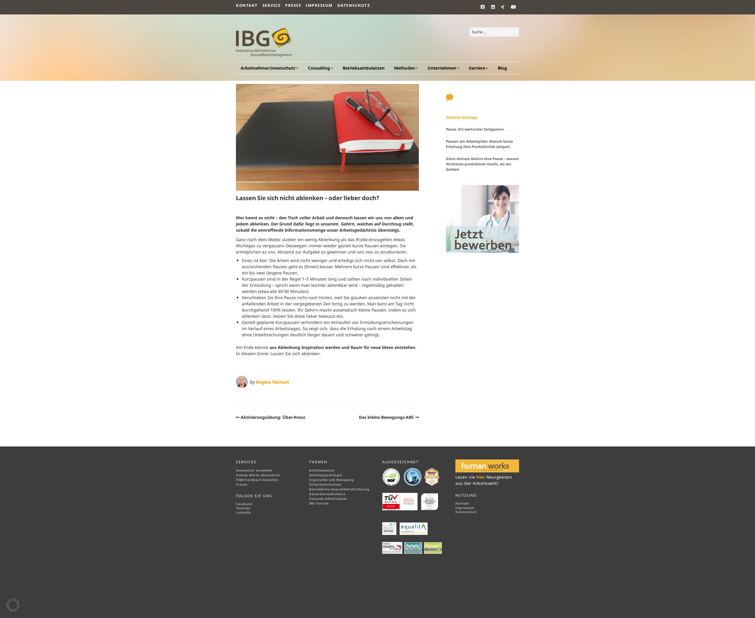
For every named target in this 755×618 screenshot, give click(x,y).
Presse (293, 5)
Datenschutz (353, 5)
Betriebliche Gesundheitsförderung (339, 489)
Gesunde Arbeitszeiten (328, 499)
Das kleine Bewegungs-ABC (386, 417)
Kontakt (247, 5)
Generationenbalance (327, 494)
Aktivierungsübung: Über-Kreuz (273, 417)
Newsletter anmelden (254, 470)
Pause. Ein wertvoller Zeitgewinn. (475, 129)
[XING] (503, 7)
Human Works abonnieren (258, 475)
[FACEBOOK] (484, 7)
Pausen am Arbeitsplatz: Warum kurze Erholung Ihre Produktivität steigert (479, 144)
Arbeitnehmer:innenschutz (268, 68)
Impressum (319, 5)
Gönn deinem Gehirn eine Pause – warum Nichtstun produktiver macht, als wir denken (482, 164)
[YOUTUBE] (513, 7)
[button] (13, 605)
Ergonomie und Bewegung (331, 480)
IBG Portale (319, 503)
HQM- (240, 480)
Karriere (477, 68)
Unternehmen (442, 68)
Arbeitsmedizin (321, 470)
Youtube (243, 508)
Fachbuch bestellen (262, 480)
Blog (502, 68)
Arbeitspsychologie (325, 475)
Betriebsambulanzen (364, 68)
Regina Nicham (272, 382)
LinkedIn (243, 512)
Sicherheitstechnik (325, 484)
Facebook (244, 504)
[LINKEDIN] (493, 7)
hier (481, 477)
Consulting (319, 68)
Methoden (404, 68)
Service (271, 5)
